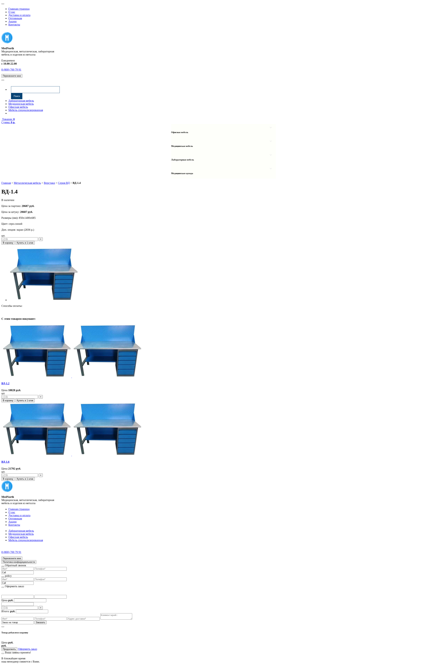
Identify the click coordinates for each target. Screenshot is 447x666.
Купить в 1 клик (25, 242)
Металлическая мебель (27, 182)
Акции (12, 21)
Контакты (14, 24)
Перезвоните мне (12, 76)
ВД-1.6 (5, 461)
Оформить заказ (27, 648)
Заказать (40, 622)
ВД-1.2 (5, 383)
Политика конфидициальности (19, 562)
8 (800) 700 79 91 (11, 69)
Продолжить (9, 649)
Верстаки (49, 182)
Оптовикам (15, 18)
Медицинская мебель (21, 103)
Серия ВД (64, 182)
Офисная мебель (18, 106)
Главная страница (19, 8)
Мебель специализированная (25, 110)
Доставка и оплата (19, 15)
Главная (6, 182)
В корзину (8, 242)
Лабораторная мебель (21, 100)
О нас (11, 11)
